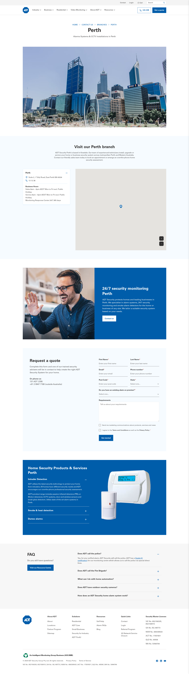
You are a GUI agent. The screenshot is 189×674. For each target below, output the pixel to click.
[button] (120, 207)
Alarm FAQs (101, 625)
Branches (102, 25)
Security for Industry (80, 633)
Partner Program (54, 629)
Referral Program (128, 629)
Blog (98, 629)
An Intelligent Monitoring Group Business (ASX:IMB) (51, 655)
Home (75, 25)
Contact (123, 3)
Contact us (87, 25)
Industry (35, 10)
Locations (51, 625)
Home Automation (85, 582)
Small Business (78, 629)
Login (131, 3)
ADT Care (76, 625)
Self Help (100, 621)
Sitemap (50, 633)
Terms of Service (85, 661)
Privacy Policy (144, 430)
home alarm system (93, 598)
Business (48, 10)
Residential (61, 10)
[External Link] (157, 661)
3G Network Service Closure (129, 635)
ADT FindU (76, 637)
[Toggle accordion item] (46, 173)
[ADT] (26, 10)
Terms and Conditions (120, 430)
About (49, 621)
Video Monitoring (78, 10)
